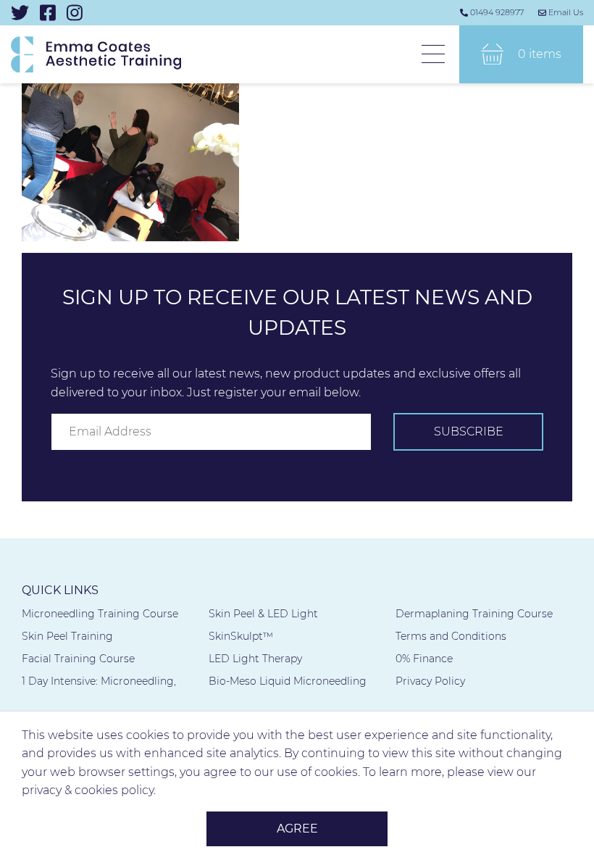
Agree (297, 828)
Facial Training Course (78, 658)
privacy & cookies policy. (89, 790)
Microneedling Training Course (100, 613)
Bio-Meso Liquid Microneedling (288, 681)
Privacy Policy (430, 681)
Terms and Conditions (451, 636)
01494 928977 (497, 12)
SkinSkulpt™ (241, 636)
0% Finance (424, 658)
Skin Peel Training (67, 636)
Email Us (565, 12)
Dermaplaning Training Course (474, 613)
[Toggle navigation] (433, 54)
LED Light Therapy (255, 658)
